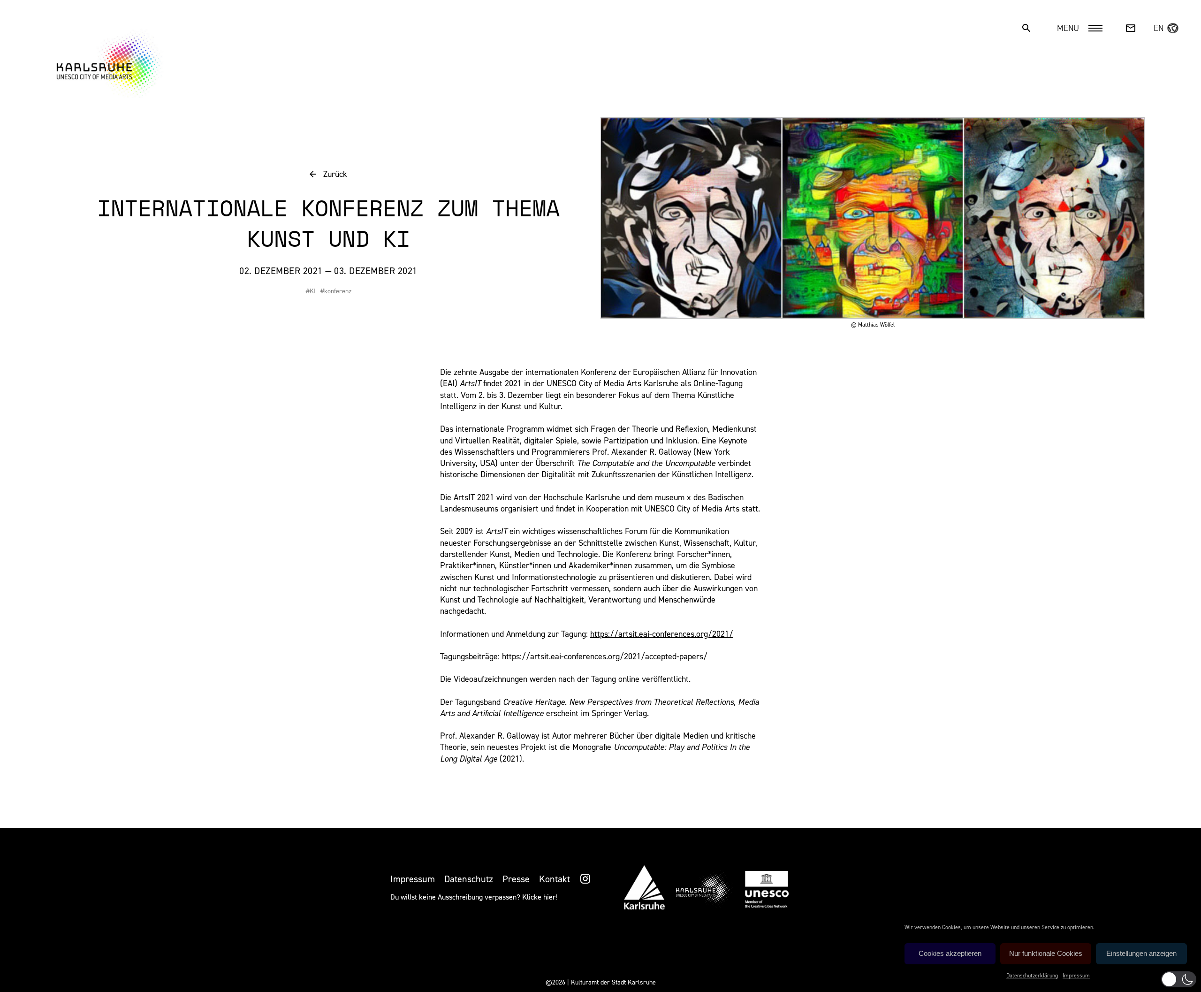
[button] (1178, 979)
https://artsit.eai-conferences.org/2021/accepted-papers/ (604, 656)
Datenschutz (468, 879)
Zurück (335, 174)
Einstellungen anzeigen (1141, 953)
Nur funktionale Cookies (1045, 953)
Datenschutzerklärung (1032, 975)
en (1158, 28)
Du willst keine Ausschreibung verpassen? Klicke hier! (473, 897)
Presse (516, 879)
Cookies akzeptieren (950, 953)
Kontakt (554, 879)
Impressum (1076, 975)
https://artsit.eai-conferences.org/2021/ (661, 634)
